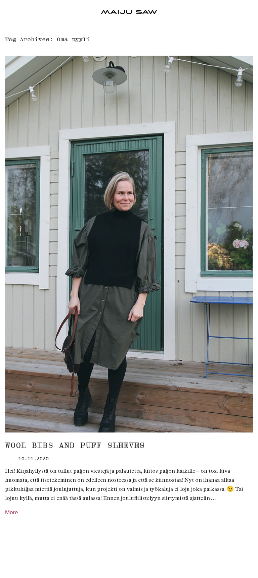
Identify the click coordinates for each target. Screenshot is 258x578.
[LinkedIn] (29, 563)
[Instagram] (18, 563)
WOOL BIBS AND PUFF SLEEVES (75, 445)
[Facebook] (7, 563)
